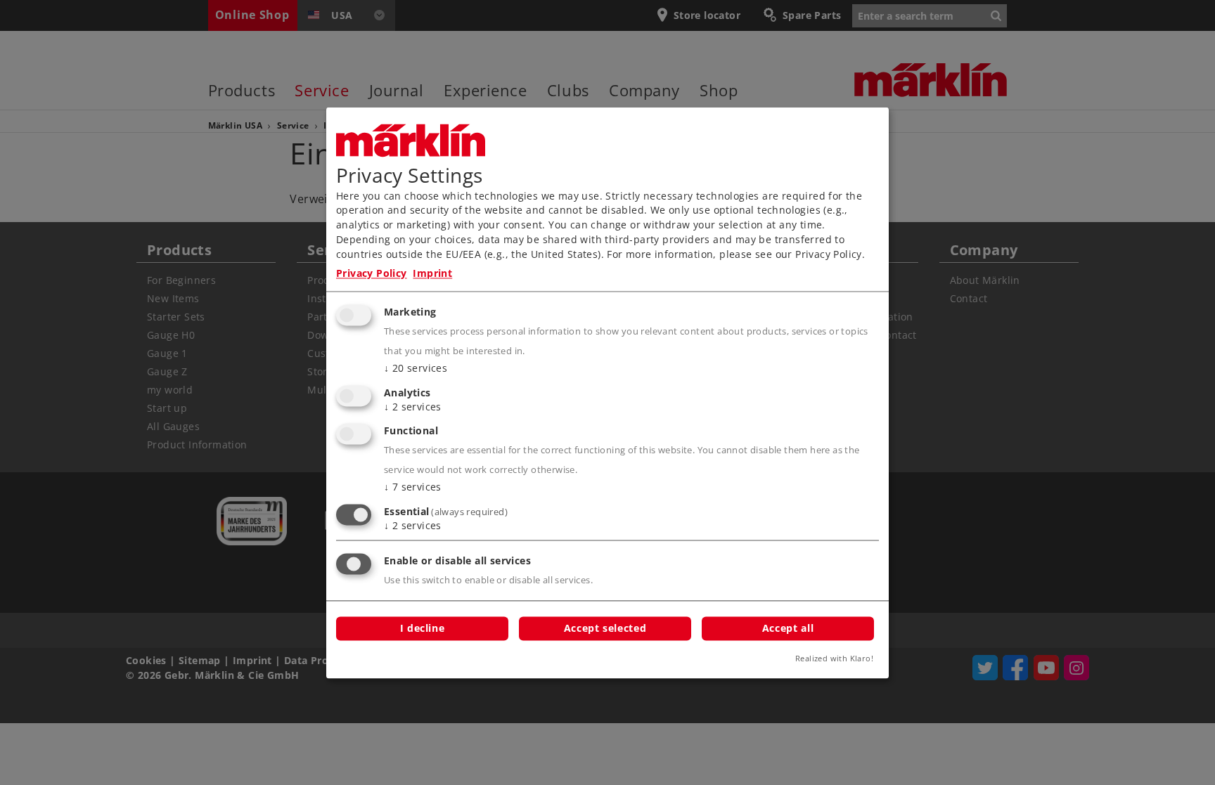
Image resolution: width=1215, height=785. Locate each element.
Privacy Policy (371, 273)
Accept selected (605, 628)
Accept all (788, 628)
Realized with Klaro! (834, 658)
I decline (422, 628)
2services (413, 406)
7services (413, 487)
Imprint (432, 273)
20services (415, 368)
